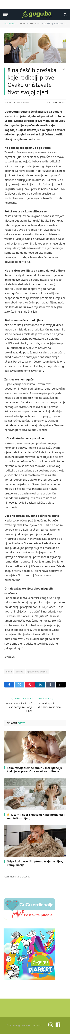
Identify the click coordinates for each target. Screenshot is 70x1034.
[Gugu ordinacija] (29, 919)
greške (19, 671)
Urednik (11, 102)
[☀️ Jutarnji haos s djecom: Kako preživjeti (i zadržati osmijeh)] (35, 794)
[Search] (65, 14)
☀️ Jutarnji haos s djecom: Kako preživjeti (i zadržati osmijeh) (36, 816)
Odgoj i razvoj (58, 102)
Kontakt (38, 1025)
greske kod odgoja (37, 671)
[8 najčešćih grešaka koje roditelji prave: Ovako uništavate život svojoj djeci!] (35, 48)
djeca (9, 671)
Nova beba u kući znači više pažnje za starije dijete (19, 707)
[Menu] (5, 14)
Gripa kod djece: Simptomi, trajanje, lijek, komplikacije (35, 863)
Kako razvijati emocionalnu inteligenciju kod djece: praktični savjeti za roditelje (34, 769)
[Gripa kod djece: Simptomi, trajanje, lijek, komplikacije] (35, 841)
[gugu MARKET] (29, 979)
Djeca (47, 102)
